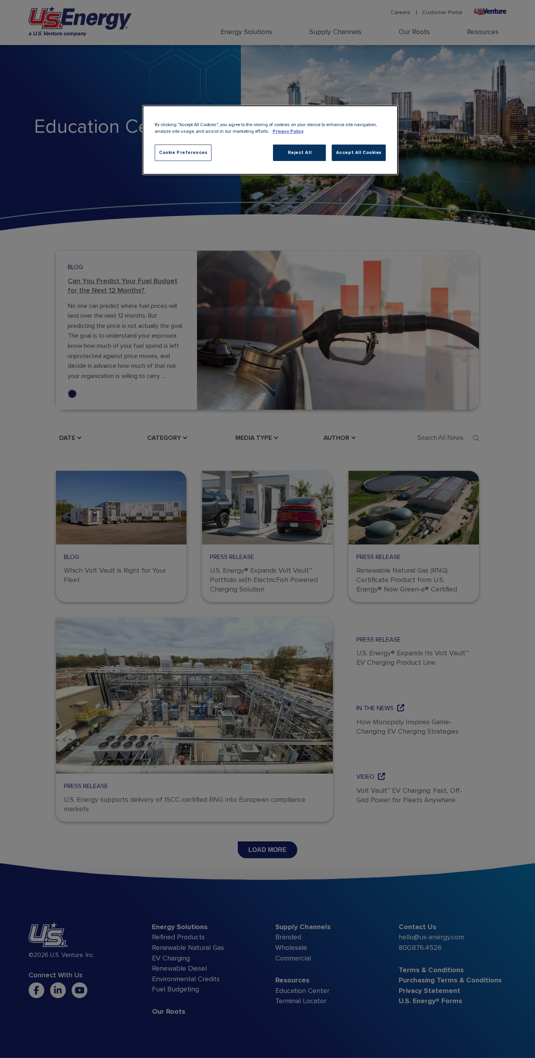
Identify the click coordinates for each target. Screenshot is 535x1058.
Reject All (300, 152)
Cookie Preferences (183, 152)
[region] (270, 140)
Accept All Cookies (358, 152)
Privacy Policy (288, 131)
